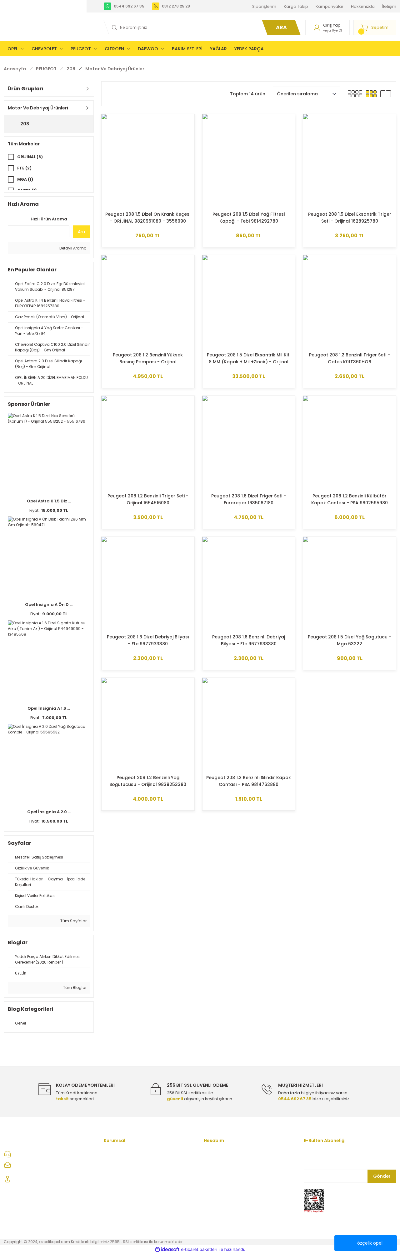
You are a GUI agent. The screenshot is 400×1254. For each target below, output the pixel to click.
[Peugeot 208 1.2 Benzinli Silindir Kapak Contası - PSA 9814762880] (248, 724)
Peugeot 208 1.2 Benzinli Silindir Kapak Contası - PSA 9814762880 (248, 781)
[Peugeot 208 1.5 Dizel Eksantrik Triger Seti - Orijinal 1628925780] (349, 160)
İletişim (211, 1184)
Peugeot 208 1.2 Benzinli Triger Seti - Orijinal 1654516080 (148, 499)
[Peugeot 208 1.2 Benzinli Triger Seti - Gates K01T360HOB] (349, 301)
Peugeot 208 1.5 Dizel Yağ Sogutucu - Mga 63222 (349, 640)
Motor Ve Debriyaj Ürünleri (115, 69)
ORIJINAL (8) (30, 156)
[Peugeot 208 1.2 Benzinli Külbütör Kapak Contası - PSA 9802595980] (349, 442)
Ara (81, 232)
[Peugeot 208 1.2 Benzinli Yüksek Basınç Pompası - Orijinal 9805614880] (148, 301)
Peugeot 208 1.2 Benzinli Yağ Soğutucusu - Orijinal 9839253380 (147, 781)
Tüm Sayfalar (73, 921)
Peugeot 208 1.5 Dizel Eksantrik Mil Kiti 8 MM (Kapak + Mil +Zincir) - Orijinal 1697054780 (248, 358)
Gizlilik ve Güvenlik (122, 1184)
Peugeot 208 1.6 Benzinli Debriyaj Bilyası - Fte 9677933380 (248, 640)
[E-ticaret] (199, 1249)
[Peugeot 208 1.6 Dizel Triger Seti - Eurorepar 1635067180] (248, 442)
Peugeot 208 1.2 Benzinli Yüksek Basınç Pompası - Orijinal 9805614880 (148, 358)
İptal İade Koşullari (122, 1195)
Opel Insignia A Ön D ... (48, 604)
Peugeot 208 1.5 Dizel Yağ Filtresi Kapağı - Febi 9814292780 (248, 217)
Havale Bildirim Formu (226, 1195)
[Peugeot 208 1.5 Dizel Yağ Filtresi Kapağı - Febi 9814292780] (248, 160)
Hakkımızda (116, 1164)
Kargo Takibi (216, 1205)
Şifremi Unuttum (220, 1174)
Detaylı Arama (72, 248)
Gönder (382, 1176)
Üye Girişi (213, 1164)
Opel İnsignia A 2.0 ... (49, 812)
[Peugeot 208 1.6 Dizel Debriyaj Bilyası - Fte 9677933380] (148, 583)
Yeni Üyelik (214, 1153)
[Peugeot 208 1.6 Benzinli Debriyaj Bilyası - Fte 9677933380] (248, 583)
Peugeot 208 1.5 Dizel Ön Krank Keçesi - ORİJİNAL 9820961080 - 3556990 (147, 217)
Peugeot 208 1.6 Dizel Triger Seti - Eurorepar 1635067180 (248, 499)
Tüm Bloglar (74, 987)
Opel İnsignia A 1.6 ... (49, 708)
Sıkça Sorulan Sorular (125, 1215)
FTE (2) (24, 168)
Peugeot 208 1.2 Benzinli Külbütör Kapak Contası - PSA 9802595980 (349, 499)
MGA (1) (25, 179)
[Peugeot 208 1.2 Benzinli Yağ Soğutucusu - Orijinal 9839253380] (148, 724)
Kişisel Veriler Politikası (126, 1205)
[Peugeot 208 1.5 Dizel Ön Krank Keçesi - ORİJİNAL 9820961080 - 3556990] (148, 160)
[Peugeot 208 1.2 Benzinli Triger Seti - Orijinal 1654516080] (148, 442)
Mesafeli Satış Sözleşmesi (130, 1174)
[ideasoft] (167, 1249)
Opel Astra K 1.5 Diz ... (49, 501)
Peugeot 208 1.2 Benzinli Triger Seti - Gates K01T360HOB (349, 358)
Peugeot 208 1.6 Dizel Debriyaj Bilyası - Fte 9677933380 (148, 640)
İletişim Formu (118, 1153)
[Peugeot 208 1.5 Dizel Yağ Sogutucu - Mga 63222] (349, 583)
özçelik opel (369, 1243)
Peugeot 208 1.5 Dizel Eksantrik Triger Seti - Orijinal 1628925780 (349, 217)
